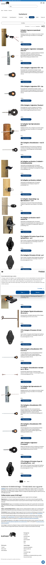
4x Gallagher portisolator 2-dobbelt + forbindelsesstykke (32, 162)
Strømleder (21, 17)
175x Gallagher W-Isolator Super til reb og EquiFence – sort (31, 462)
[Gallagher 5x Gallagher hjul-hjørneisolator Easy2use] (10, 131)
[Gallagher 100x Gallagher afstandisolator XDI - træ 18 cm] (10, 356)
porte (31, 513)
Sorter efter (33, 26)
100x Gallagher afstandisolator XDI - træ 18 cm (32, 349)
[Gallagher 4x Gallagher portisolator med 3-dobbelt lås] (10, 225)
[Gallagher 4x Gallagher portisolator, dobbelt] (10, 187)
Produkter (5, 10)
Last (25, 481)
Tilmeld (2, 547)
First (21, 481)
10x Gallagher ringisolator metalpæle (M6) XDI (32, 49)
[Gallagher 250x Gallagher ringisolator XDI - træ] (10, 93)
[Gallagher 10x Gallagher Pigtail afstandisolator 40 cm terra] (10, 318)
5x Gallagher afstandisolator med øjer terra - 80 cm (32, 368)
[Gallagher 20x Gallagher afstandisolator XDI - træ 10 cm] (10, 431)
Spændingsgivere (13, 17)
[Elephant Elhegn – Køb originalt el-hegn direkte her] (5, 3)
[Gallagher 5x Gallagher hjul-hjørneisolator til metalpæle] (10, 393)
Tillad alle (37, 292)
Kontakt (25, 553)
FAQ (25, 542)
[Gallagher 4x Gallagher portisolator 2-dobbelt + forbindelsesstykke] (10, 168)
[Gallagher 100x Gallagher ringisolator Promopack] (10, 450)
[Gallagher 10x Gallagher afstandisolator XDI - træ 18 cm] (10, 412)
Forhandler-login (27, 552)
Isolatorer (32, 17)
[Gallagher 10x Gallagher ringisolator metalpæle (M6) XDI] (10, 56)
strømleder (3, 516)
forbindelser (39, 513)
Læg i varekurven (26, 44)
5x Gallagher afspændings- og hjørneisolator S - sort (30, 199)
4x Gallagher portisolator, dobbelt (31, 180)
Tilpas (22, 292)
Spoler (37, 17)
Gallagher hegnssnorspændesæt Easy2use (30, 31)
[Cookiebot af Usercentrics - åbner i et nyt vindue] (39, 272)
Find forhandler (27, 539)
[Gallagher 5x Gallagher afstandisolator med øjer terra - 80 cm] (10, 375)
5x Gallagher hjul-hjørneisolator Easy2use (30, 124)
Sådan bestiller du (27, 548)
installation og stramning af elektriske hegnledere (28, 518)
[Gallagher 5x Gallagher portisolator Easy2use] (10, 300)
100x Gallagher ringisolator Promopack (29, 443)
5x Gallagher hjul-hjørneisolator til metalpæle (31, 387)
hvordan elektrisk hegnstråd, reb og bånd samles (17, 521)
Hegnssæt (43, 17)
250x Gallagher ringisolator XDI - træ (32, 86)
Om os (25, 550)
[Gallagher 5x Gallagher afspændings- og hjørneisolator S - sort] (10, 206)
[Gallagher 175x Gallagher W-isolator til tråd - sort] (10, 337)
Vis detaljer (40, 288)
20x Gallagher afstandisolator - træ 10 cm (32, 143)
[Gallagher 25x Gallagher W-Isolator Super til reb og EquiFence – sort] (10, 243)
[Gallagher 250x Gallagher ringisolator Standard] (10, 112)
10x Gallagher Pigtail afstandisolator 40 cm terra (32, 312)
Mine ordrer (3, 548)
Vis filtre (23, 23)
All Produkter (4, 17)
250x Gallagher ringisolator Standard (32, 105)
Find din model (27, 536)
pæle (36, 515)
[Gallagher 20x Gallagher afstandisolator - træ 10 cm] (10, 150)
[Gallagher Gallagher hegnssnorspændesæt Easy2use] (10, 37)
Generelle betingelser (28, 547)
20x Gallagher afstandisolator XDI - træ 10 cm (31, 424)
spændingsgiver (11, 516)
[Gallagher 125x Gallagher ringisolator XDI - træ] (10, 75)
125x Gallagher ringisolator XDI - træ (32, 67)
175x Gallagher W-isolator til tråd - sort (31, 331)
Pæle (26, 17)
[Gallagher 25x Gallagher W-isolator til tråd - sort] (10, 262)
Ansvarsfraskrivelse (28, 556)
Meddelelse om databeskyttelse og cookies (33, 555)
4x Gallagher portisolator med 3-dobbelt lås (30, 218)
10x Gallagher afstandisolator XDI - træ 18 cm (31, 406)
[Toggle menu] (43, 3)
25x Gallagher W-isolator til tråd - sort (32, 255)
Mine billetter (4, 550)
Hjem (2, 10)
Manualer (26, 538)
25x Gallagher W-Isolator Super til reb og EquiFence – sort (32, 237)
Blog (25, 541)
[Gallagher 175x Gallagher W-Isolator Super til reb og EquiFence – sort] (10, 468)
